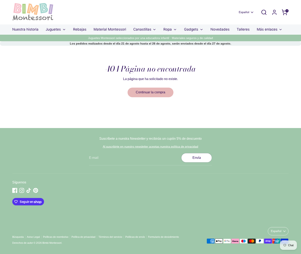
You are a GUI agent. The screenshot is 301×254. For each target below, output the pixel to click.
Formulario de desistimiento (163, 237)
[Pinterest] (35, 190)
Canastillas (142, 29)
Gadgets (191, 29)
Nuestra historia (25, 29)
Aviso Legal (33, 237)
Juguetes (54, 29)
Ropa (168, 29)
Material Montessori (110, 29)
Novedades (220, 29)
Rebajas (79, 29)
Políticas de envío (135, 237)
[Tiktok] (28, 190)
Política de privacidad (83, 237)
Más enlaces (267, 29)
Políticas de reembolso (55, 237)
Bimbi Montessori (52, 242)
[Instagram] (21, 190)
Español (244, 12)
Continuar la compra (150, 92)
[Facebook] (14, 190)
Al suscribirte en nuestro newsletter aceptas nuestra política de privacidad (150, 146)
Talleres (243, 29)
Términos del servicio (110, 237)
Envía (196, 157)
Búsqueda (18, 237)
